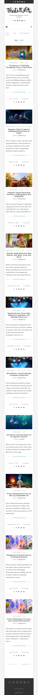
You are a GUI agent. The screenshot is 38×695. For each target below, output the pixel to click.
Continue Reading (19, 92)
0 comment (25, 99)
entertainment (14, 62)
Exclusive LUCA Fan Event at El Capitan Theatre (19, 436)
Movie (22, 62)
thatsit (22, 439)
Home (7, 33)
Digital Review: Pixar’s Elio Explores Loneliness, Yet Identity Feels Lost (19, 315)
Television (29, 250)
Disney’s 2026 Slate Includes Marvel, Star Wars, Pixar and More (19, 255)
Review (29, 126)
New (27, 62)
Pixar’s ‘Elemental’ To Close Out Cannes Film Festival (19, 620)
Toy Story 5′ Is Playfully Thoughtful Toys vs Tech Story (19, 66)
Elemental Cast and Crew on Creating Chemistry (19, 556)
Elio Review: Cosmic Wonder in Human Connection (19, 374)
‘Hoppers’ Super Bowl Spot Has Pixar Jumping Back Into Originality (19, 194)
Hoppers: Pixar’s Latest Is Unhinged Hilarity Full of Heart (19, 131)
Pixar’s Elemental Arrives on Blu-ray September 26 (19, 494)
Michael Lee (22, 70)
